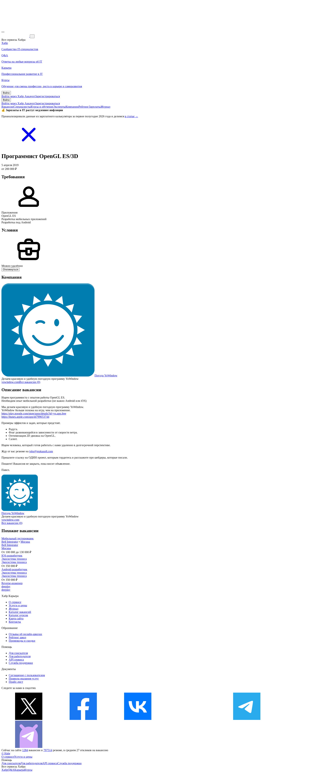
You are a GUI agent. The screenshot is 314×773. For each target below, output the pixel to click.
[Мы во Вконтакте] (137, 718)
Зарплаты (95, 106)
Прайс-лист (16, 681)
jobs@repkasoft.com (41, 451)
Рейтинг (83, 106)
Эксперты (59, 106)
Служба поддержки (21, 662)
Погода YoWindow (105, 375)
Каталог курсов (18, 615)
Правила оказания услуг (24, 678)
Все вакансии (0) (29, 382)
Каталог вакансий (20, 611)
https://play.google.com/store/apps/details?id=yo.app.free (33, 413)
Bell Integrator (9, 541)
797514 (47, 750)
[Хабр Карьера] (15, 36)
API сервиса (16, 659)
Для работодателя (20, 656)
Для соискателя (18, 653)
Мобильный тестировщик (17, 538)
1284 (25, 750)
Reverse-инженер (12, 583)
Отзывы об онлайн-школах (25, 634)
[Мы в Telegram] (247, 718)
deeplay (5, 586)
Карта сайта (16, 618)
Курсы (28, 769)
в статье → (131, 116)
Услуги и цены (18, 605)
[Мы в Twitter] (28, 718)
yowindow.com (10, 382)
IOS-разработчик (11, 555)
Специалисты (22, 106)
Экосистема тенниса (14, 558)
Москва (25, 541)
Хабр (4, 769)
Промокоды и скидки (22, 640)
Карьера (19, 769)
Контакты (15, 621)
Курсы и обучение (42, 106)
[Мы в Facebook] (83, 718)
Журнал (105, 106)
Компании (72, 106)
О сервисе (15, 602)
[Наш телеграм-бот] (28, 746)
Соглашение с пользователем (27, 675)
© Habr (5, 753)
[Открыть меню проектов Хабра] (2, 32)
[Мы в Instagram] (192, 718)
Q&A (11, 769)
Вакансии (7, 106)
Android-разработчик (14, 569)
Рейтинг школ (17, 637)
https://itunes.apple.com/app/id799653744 (25, 416)
